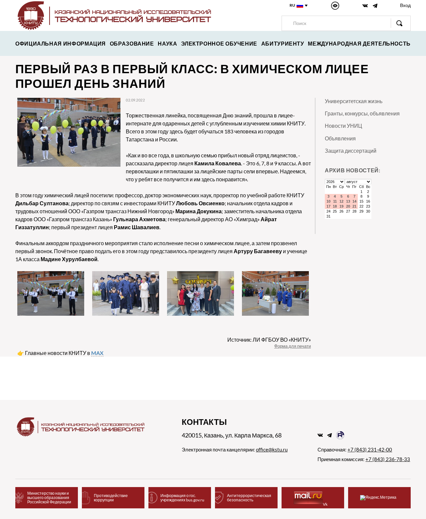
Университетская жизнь (353, 101)
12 (341, 201)
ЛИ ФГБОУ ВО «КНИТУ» (282, 339)
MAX (97, 353)
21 (354, 206)
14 (354, 201)
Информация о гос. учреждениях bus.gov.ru (182, 497)
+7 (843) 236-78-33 (387, 459)
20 (348, 206)
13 (348, 201)
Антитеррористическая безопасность (249, 497)
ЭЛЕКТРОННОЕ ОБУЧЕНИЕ (219, 43)
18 (335, 206)
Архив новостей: (352, 170)
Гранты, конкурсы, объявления (362, 113)
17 (328, 206)
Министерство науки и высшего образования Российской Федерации (49, 497)
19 (341, 206)
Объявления (340, 138)
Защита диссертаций (350, 150)
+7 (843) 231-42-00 (369, 449)
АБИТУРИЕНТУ (282, 43)
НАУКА (167, 43)
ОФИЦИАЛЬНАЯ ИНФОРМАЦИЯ (60, 43)
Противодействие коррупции (111, 497)
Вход (405, 5)
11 (335, 201)
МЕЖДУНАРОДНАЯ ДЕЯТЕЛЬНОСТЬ (359, 43)
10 (328, 201)
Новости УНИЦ (343, 125)
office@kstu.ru (272, 449)
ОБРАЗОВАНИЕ (132, 43)
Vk (325, 504)
